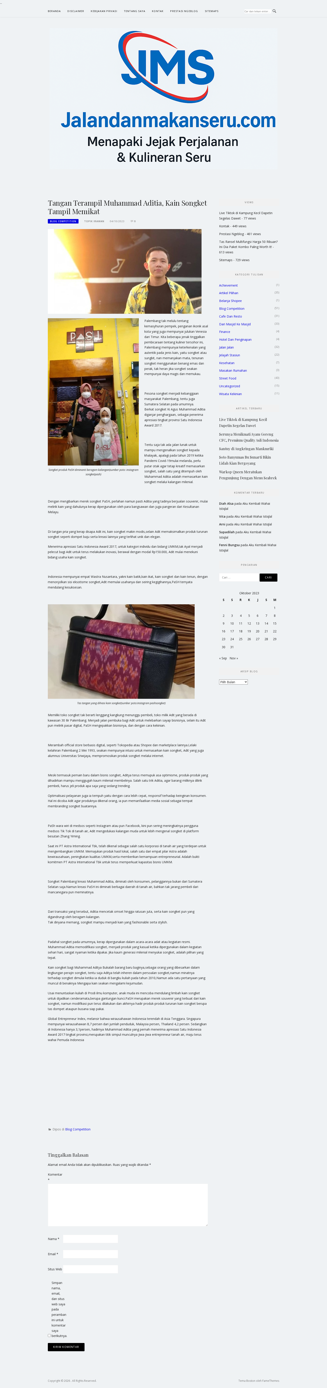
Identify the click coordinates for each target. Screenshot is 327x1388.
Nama (53, 1239)
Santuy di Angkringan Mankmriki (246, 448)
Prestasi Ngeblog (184, 11)
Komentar (55, 1177)
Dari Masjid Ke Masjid (235, 324)
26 (249, 639)
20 (257, 631)
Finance (224, 332)
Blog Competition (63, 221)
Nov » (234, 658)
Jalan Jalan (226, 347)
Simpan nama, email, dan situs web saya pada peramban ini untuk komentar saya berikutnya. (59, 1309)
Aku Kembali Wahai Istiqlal (253, 516)
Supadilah (227, 532)
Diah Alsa (226, 503)
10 (232, 623)
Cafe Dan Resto (230, 316)
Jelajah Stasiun (229, 355)
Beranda (54, 11)
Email (53, 1254)
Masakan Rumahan (233, 370)
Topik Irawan (94, 221)
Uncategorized (229, 386)
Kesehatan (226, 363)
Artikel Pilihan (228, 293)
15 (275, 623)
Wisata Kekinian (230, 394)
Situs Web (55, 1269)
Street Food (227, 378)
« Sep (223, 658)
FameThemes (270, 1381)
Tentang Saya (134, 11)
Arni (222, 524)
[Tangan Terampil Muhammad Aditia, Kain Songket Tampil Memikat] (125, 271)
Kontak (158, 11)
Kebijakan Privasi (104, 11)
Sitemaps (212, 11)
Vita (222, 516)
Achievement (228, 285)
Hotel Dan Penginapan (235, 339)
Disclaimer (75, 11)
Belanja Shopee (230, 301)
